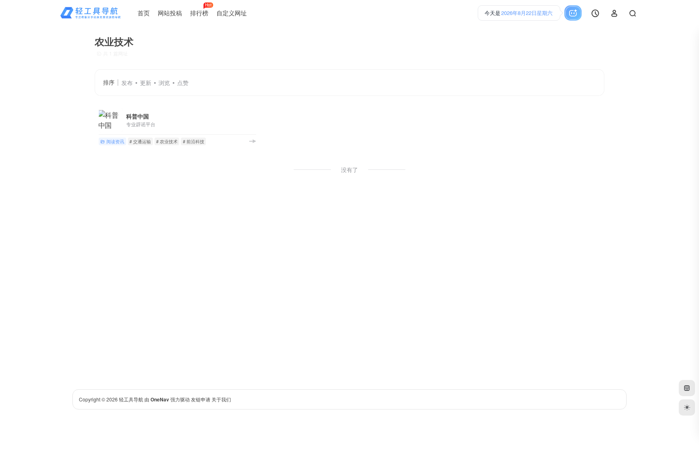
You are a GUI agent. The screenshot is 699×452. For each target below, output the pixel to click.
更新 (145, 83)
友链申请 (200, 399)
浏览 (164, 83)
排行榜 (201, 9)
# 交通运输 (140, 141)
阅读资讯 (115, 141)
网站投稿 (170, 12)
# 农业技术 (167, 141)
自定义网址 (231, 12)
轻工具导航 (131, 399)
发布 (127, 83)
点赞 (183, 83)
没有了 (349, 170)
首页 (144, 12)
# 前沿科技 (193, 141)
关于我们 (221, 399)
